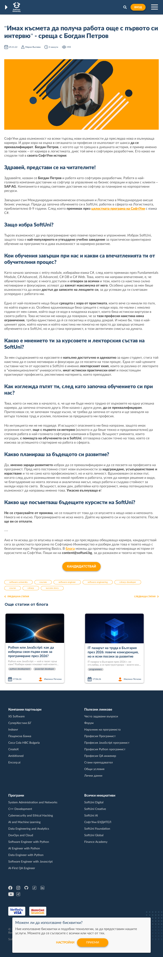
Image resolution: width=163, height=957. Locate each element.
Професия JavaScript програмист (106, 742)
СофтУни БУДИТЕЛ (97, 822)
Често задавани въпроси (101, 716)
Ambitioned (16, 756)
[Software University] (17, 7)
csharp (31, 588)
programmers (95, 669)
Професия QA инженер (100, 756)
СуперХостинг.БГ (20, 723)
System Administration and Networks (32, 802)
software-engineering (98, 582)
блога (70, 548)
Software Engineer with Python (28, 841)
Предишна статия (18, 597)
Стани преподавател (98, 762)
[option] (43, 649)
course (12, 588)
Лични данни (93, 775)
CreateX (13, 749)
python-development (20, 669)
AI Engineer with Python (24, 848)
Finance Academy (95, 841)
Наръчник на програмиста (102, 729)
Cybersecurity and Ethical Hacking (30, 815)
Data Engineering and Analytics (28, 828)
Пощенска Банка (19, 736)
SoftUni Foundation (97, 828)
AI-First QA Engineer (21, 868)
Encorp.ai (14, 762)
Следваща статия (145, 597)
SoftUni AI (91, 815)
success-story (52, 588)
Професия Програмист (100, 736)
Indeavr (13, 729)
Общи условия (94, 769)
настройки (65, 942)
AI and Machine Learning (24, 822)
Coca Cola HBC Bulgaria (24, 742)
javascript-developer (44, 669)
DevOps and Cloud (20, 835)
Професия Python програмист (104, 749)
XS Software (16, 716)
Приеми (92, 942)
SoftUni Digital (93, 802)
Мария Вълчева (33, 47)
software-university (18, 582)
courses (43, 582)
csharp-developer (127, 582)
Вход (138, 7)
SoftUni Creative (95, 809)
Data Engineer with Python (26, 855)
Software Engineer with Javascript (30, 861)
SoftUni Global (93, 835)
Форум (89, 723)
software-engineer (67, 582)
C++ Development (20, 809)
